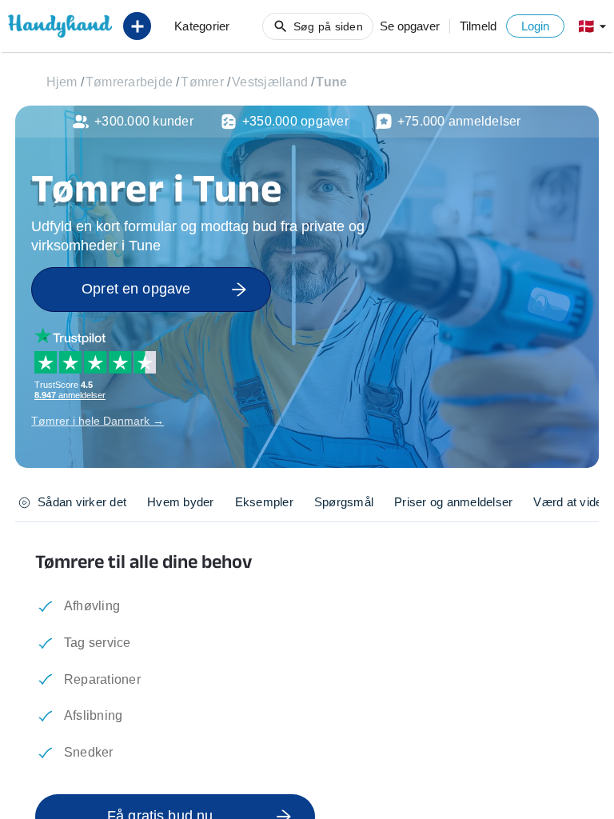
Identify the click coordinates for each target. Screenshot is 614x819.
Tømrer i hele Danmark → (97, 420)
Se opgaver (410, 26)
